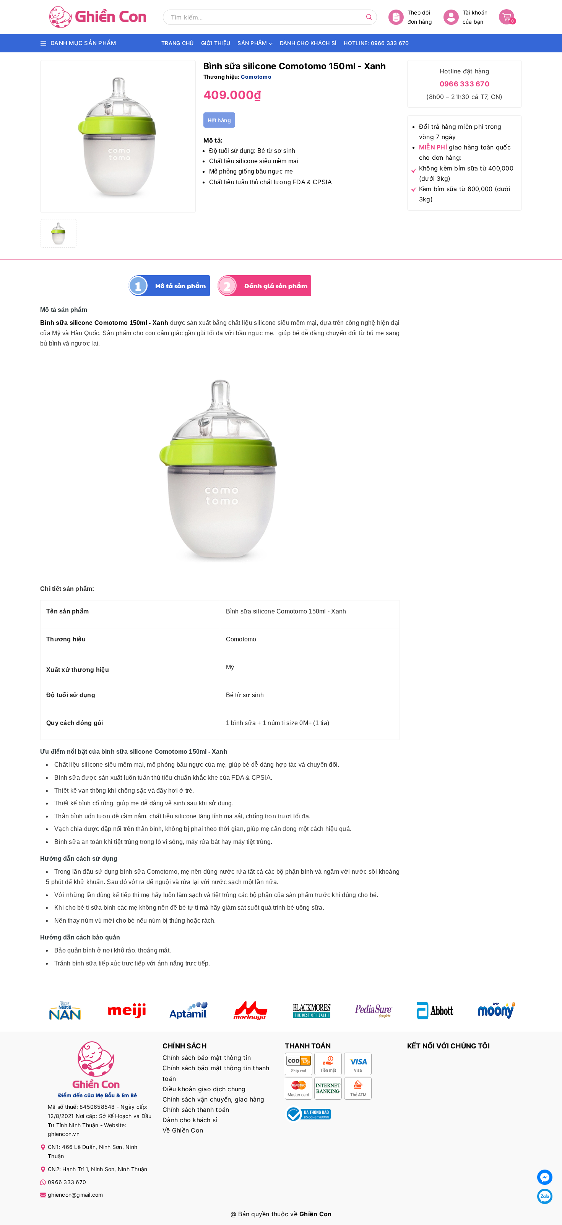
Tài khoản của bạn (475, 17)
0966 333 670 (464, 84)
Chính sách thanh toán (195, 1109)
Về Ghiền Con (182, 1130)
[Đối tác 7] (435, 1010)
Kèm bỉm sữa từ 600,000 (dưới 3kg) (464, 194)
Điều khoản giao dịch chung (204, 1089)
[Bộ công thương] (308, 1113)
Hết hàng (219, 120)
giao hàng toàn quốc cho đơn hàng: (465, 152)
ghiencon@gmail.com (75, 1194)
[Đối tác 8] (497, 1010)
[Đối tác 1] (65, 1010)
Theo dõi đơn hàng (420, 17)
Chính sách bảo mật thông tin (206, 1057)
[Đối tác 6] (373, 1010)
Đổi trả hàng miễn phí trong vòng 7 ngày (460, 132)
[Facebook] (544, 1177)
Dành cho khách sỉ (189, 1120)
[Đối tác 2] (127, 1010)
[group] (118, 136)
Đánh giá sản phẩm (275, 285)
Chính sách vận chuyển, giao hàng (213, 1099)
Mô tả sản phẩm (180, 285)
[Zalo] (544, 1196)
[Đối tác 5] (250, 1010)
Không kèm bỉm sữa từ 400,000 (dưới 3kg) (466, 173)
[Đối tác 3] (189, 1010)
